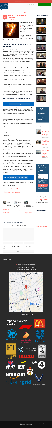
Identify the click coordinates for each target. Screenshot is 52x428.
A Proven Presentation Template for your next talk (16, 117)
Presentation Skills (6, 209)
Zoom (21, 26)
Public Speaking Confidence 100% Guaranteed (41, 114)
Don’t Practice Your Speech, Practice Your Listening (16, 188)
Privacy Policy (29, 424)
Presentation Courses (28, 191)
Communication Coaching (18, 210)
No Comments (15, 19)
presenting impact (7, 192)
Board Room (44, 157)
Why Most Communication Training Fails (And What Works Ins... (45, 143)
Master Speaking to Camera (17, 16)
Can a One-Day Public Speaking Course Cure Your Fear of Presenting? (45, 153)
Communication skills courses (46, 147)
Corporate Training (32, 1)
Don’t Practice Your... (9, 204)
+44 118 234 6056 (31, 5)
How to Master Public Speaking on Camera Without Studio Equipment (45, 133)
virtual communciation (15, 192)
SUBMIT (43, 185)
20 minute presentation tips (46, 137)
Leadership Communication (18, 191)
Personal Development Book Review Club (42, 199)
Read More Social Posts (41, 226)
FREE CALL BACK (45, 4)
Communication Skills (28, 210)
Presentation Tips (9, 19)
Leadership (26, 212)
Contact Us (26, 12)
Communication (16, 209)
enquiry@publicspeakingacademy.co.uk (26, 264)
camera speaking (9, 191)
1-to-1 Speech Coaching (19, 1)
